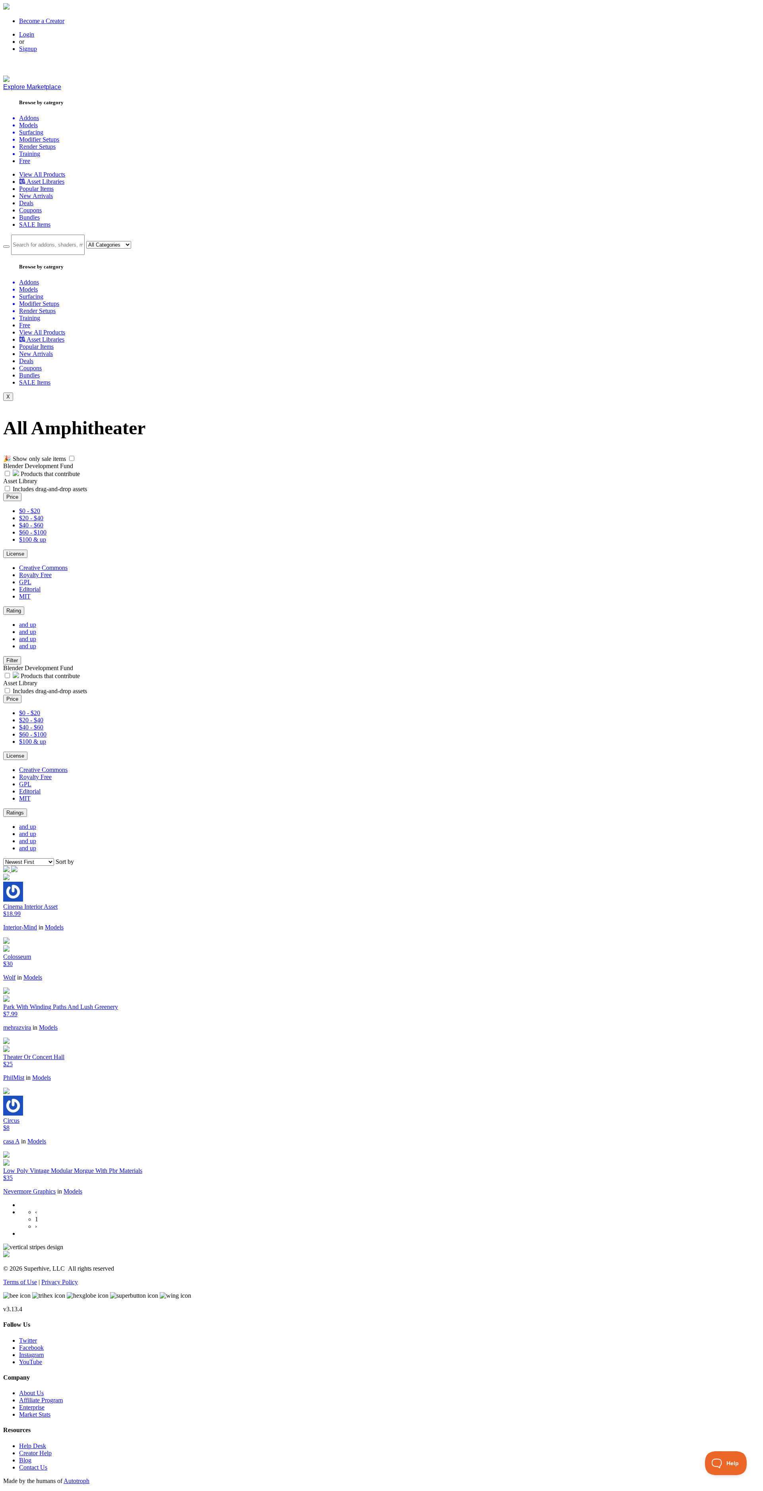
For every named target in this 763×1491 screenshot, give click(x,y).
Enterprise (32, 1407)
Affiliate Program (41, 1400)
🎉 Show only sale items (34, 458)
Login (26, 34)
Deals (26, 203)
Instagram (31, 1354)
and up (27, 624)
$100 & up (32, 539)
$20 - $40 (31, 518)
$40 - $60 (31, 525)
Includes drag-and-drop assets (50, 489)
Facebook (31, 1347)
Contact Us (33, 1467)
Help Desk (32, 1445)
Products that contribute (49, 473)
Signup (28, 48)
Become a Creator (41, 20)
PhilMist (13, 1077)
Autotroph (76, 1480)
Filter (12, 660)
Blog (25, 1460)
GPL (25, 582)
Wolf (9, 977)
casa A (11, 1141)
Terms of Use (20, 1282)
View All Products (42, 174)
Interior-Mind (20, 927)
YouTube (30, 1362)
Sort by (65, 861)
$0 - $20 (29, 510)
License (15, 554)
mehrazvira (17, 1027)
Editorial (30, 589)
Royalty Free (35, 575)
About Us (31, 1393)
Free (24, 160)
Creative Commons (43, 567)
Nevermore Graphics (29, 1191)
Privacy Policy (59, 1282)
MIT (25, 596)
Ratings (15, 813)
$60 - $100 (32, 532)
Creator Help (35, 1453)
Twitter (28, 1340)
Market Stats (34, 1414)
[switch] (71, 458)
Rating (13, 611)
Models (54, 927)
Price (12, 497)
